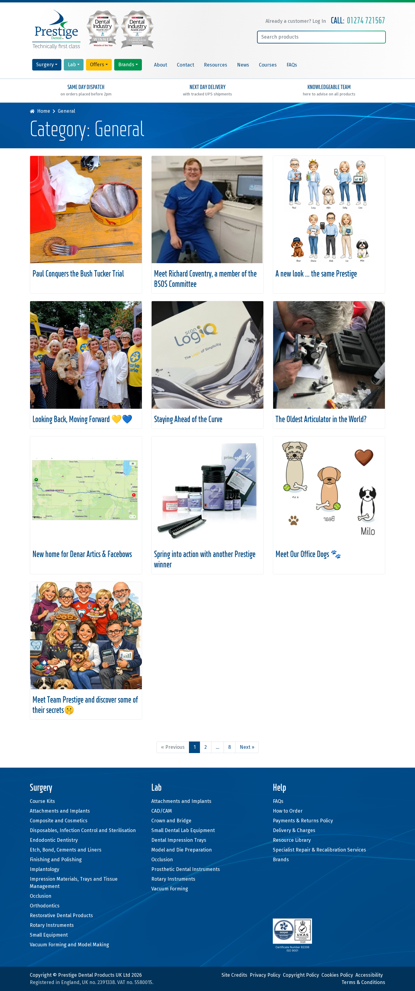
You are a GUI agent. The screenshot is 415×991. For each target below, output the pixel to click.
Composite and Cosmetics (58, 821)
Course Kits (42, 801)
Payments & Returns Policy (303, 821)
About (160, 65)
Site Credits (234, 975)
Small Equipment (49, 935)
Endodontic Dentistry (54, 840)
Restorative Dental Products (61, 915)
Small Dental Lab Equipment (183, 830)
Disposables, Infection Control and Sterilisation (83, 830)
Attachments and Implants (60, 811)
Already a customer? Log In (296, 21)
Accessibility (369, 975)
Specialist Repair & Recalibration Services (319, 850)
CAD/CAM (161, 811)
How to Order (288, 811)
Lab (72, 64)
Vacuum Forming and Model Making (69, 945)
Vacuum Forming (169, 889)
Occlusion (40, 896)
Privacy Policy (265, 975)
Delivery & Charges (294, 830)
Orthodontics (45, 906)
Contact (185, 65)
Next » (247, 747)
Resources (215, 65)
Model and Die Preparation (181, 850)
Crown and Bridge (171, 821)
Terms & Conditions (363, 982)
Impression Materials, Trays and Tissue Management (74, 882)
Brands (126, 64)
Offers (97, 64)
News (243, 65)
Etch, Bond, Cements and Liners (65, 850)
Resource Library (292, 840)
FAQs (291, 65)
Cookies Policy (337, 975)
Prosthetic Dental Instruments (185, 869)
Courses (268, 65)
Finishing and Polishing (56, 859)
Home (43, 111)
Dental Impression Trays (178, 840)
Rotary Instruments (52, 925)
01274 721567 (366, 21)
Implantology (44, 869)
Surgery (45, 64)
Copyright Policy (301, 975)
